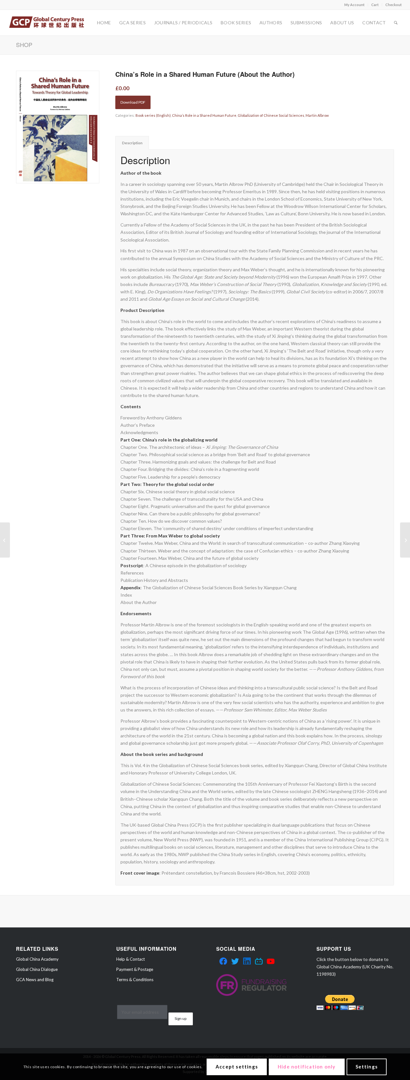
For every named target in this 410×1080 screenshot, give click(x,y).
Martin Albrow (317, 115)
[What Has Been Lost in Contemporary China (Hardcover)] (5, 540)
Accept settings (237, 1066)
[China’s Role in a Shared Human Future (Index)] (405, 540)
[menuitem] (354, 4)
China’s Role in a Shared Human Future (204, 115)
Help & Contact (130, 959)
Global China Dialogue (37, 969)
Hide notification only (306, 1066)
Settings (367, 1066)
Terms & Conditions (134, 979)
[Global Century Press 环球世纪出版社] (46, 23)
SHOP (24, 44)
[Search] (396, 23)
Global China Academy (37, 959)
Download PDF (132, 102)
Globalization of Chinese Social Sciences (271, 115)
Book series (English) (153, 115)
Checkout (393, 5)
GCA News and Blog (34, 979)
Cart (375, 5)
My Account (354, 5)
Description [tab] (132, 143)
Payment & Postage (134, 969)
